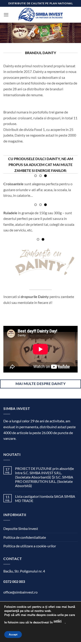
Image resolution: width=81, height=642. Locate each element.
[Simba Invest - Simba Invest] (40, 14)
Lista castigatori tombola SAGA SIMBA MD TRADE (45, 498)
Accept (13, 634)
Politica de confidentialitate (24, 537)
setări (58, 621)
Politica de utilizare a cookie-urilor (29, 546)
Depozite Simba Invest (20, 528)
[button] (6, 14)
